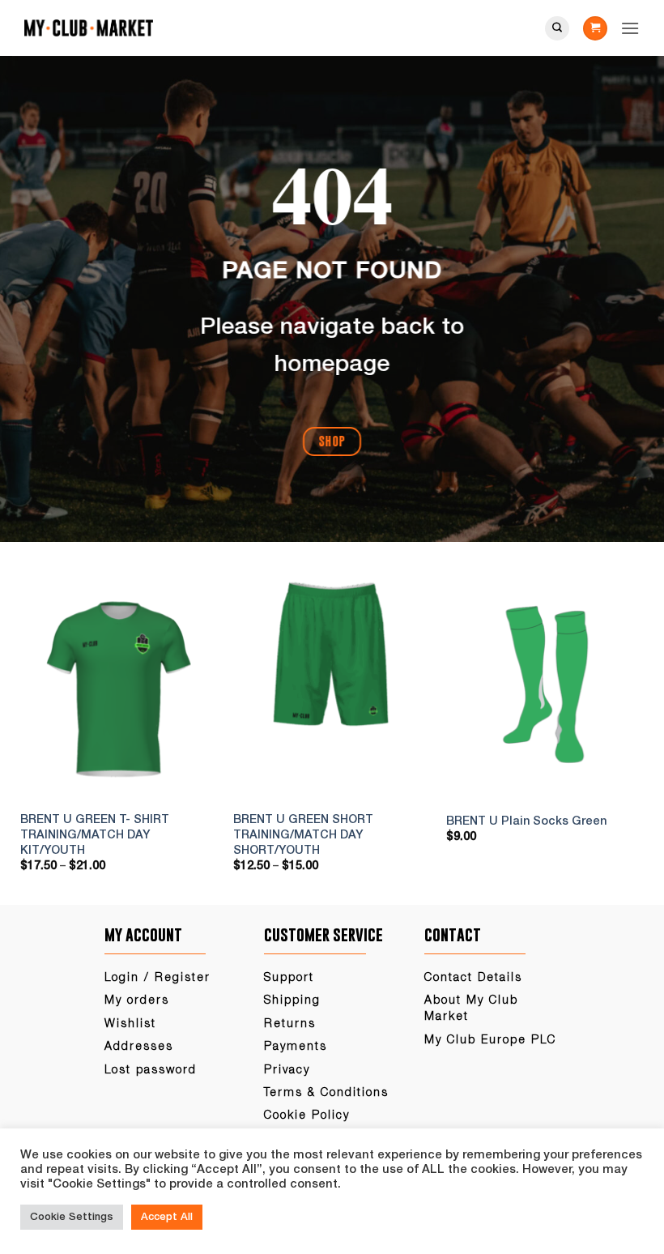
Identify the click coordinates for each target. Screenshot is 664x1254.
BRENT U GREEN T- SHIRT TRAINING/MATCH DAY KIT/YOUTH (94, 835)
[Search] (557, 28)
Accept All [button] (167, 1217)
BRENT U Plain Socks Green (526, 822)
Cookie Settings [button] (71, 1217)
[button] (595, 28)
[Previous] (39, 734)
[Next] (625, 734)
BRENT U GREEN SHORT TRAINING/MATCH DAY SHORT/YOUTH (303, 835)
